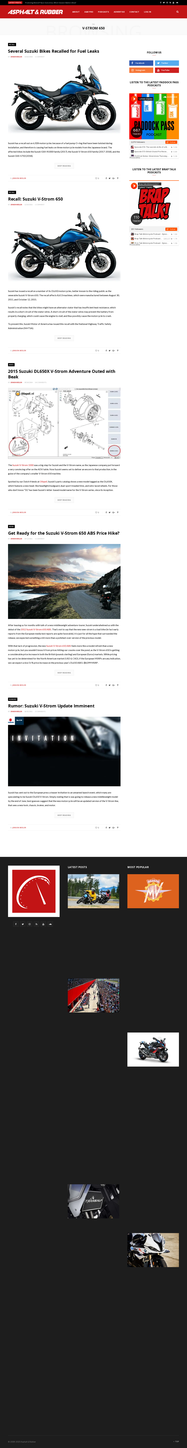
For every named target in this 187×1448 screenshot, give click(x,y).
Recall (12, 44)
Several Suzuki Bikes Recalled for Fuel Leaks (53, 51)
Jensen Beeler (16, 57)
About (76, 11)
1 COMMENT (40, 57)
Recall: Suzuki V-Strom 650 (35, 199)
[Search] (177, 11)
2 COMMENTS (40, 711)
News (11, 526)
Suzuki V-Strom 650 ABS (58, 645)
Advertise (119, 11)
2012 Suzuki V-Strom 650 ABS (36, 629)
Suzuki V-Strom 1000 (23, 465)
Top (177, 1441)
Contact (134, 11)
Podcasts (103, 11)
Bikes (11, 365)
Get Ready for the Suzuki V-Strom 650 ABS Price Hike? (64, 533)
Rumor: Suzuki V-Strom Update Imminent (51, 706)
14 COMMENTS (40, 382)
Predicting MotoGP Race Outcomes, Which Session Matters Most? (50, 3)
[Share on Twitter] (109, 178)
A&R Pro (88, 11)
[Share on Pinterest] (117, 178)
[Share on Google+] (113, 178)
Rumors (12, 699)
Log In (147, 11)
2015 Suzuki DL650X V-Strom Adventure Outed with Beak (61, 374)
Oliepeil (43, 481)
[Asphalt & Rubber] (35, 12)
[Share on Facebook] (106, 178)
